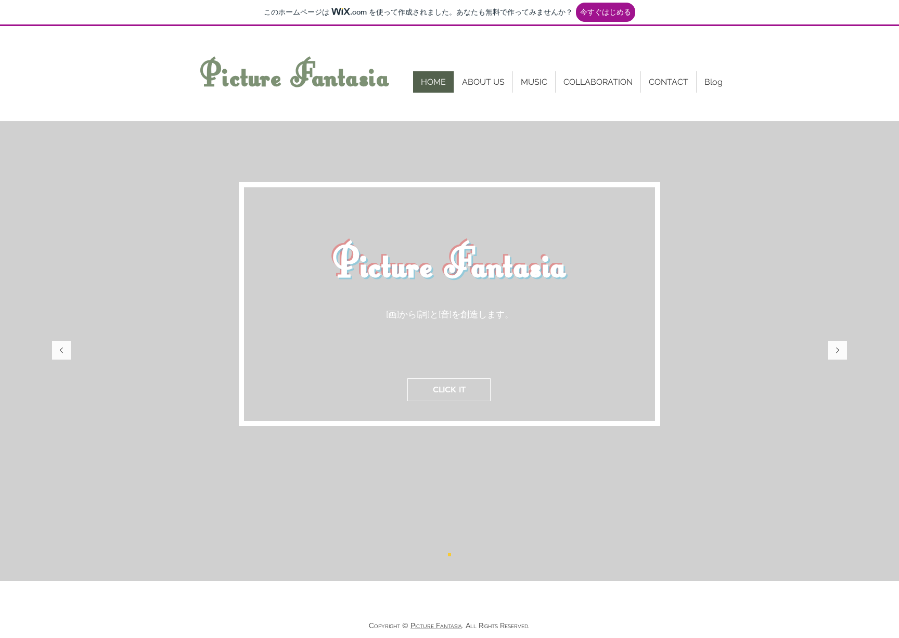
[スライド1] (449, 554)
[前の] (61, 351)
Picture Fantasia (295, 75)
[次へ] (837, 351)
